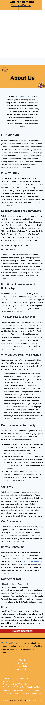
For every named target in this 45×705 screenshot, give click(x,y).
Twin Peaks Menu (25, 97)
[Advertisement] (22, 34)
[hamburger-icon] (20, 8)
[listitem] (22, 616)
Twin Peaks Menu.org (17, 700)
